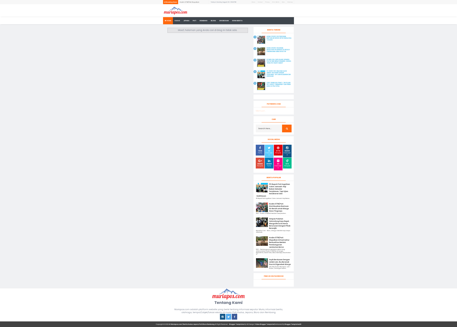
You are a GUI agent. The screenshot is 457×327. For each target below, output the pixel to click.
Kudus (177, 21)
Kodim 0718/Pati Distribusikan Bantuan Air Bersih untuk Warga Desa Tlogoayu (279, 38)
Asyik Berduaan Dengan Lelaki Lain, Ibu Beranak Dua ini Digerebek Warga (280, 262)
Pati (194, 21)
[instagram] (222, 317)
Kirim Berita (275, 2)
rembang (203, 21)
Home (168, 21)
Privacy (267, 2)
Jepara (186, 21)
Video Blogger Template (264, 324)
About (253, 2)
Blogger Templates (236, 324)
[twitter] (228, 317)
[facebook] (234, 317)
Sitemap (290, 2)
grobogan (224, 21)
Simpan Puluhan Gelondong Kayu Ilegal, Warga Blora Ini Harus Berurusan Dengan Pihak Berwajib (279, 223)
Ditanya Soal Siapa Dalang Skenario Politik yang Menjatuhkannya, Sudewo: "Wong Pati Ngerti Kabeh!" (279, 61)
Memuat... (261, 110)
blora (213, 21)
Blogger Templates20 (293, 324)
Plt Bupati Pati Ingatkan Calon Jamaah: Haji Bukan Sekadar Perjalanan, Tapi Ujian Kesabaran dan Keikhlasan (279, 73)
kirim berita (237, 21)
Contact (260, 2)
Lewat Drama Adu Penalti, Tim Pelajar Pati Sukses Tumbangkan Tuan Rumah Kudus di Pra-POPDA (279, 84)
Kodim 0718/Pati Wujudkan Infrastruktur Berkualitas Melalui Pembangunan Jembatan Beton (191, 2)
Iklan (283, 2)
